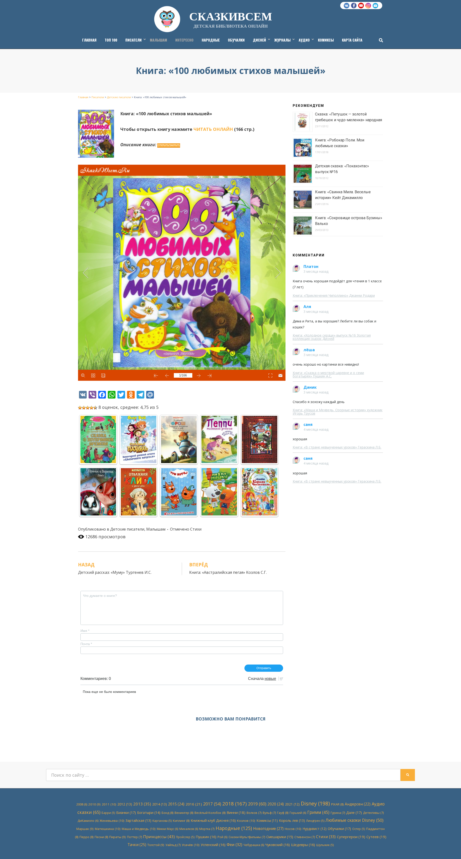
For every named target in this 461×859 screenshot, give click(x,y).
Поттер (134, 837)
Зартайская (138, 820)
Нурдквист (315, 828)
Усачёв (191, 845)
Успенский (213, 844)
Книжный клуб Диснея (213, 820)
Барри (108, 813)
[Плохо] (84, 408)
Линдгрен (315, 821)
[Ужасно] (80, 408)
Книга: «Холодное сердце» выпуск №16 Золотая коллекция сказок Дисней (332, 337)
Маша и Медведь (139, 829)
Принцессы (159, 836)
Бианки (126, 812)
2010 (94, 804)
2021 (292, 804)
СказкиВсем (230, 15)
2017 (212, 804)
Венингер (184, 813)
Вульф (269, 813)
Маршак (85, 829)
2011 (109, 804)
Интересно (184, 39)
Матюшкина (108, 829)
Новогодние (268, 828)
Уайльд (173, 845)
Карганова (162, 821)
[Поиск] (379, 40)
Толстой (155, 845)
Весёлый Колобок (209, 813)
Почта (86, 644)
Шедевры (303, 844)
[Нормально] (88, 408)
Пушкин (206, 836)
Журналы (282, 39)
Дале (354, 812)
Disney (315, 803)
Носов (293, 829)
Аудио (304, 39)
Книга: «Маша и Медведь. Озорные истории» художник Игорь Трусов (337, 412)
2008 (81, 804)
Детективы (373, 813)
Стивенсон (304, 837)
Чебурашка (253, 845)
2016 (194, 804)
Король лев (292, 820)
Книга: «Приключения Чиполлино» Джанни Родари (334, 295)
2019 (257, 804)
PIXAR (337, 804)
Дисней (259, 39)
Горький (298, 813)
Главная (89, 39)
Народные (211, 39)
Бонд (167, 813)
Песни (101, 837)
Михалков (188, 829)
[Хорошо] (91, 408)
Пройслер (185, 837)
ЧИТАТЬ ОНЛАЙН (213, 129)
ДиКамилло (88, 821)
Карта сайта (352, 39)
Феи (234, 844)
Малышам (158, 39)
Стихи (195, 529)
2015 (176, 804)
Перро (86, 837)
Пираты (117, 837)
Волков (254, 813)
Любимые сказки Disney (354, 820)
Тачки (136, 844)
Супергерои (351, 836)
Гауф (282, 813)
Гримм (318, 812)
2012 (124, 804)
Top (449, 847)
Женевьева (112, 820)
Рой (222, 837)
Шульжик (325, 845)
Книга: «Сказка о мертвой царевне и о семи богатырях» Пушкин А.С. (328, 374)
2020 (275, 804)
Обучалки (236, 39)
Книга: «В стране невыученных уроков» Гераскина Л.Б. (337, 447)
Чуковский (277, 844)
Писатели (133, 39)
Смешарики (279, 837)
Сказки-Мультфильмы (247, 837)
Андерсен (357, 804)
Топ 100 (111, 39)
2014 (159, 804)
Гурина (338, 813)
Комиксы (326, 39)
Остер (358, 829)
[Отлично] (95, 408)
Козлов (246, 820)
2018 (234, 803)
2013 (142, 804)
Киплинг (181, 820)
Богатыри (148, 812)
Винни (236, 812)
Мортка (206, 829)
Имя (84, 631)
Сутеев (376, 836)
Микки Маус (167, 829)
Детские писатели (127, 529)
